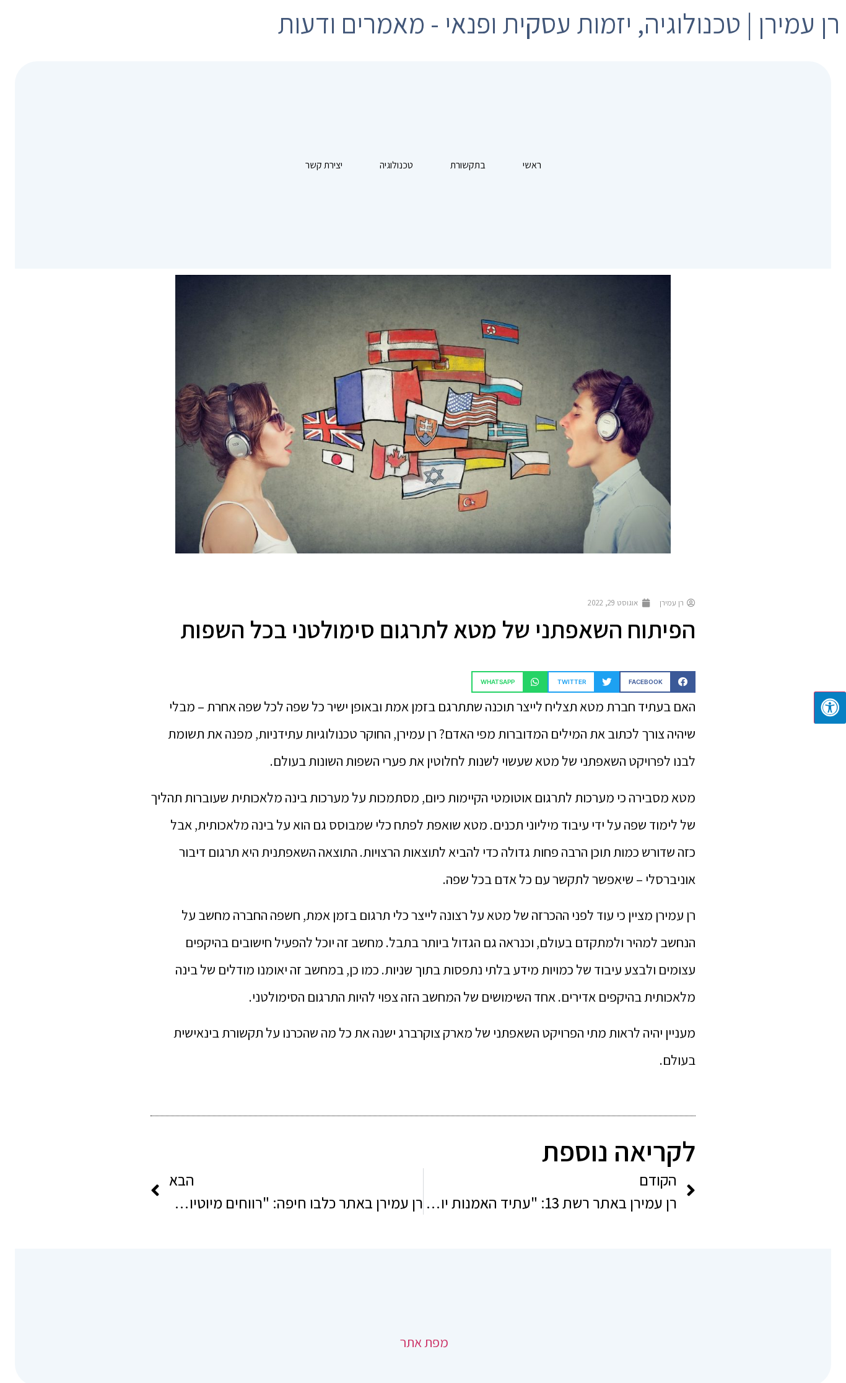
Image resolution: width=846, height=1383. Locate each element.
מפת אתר (423, 1342)
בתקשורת (468, 164)
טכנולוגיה (396, 164)
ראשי (532, 164)
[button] (657, 682)
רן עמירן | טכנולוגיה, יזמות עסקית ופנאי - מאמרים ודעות (558, 23)
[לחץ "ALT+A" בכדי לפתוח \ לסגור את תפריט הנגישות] (830, 708)
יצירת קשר (323, 164)
